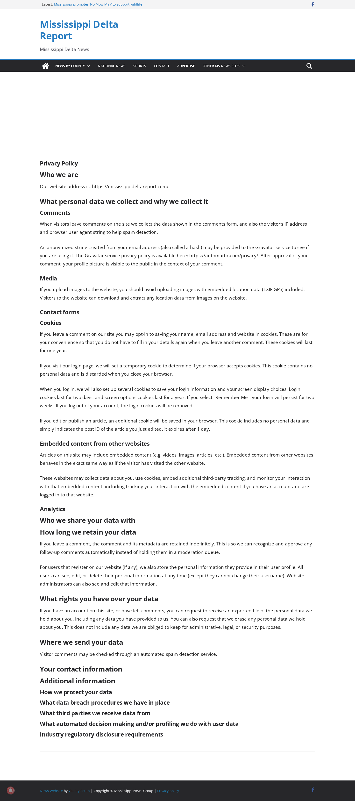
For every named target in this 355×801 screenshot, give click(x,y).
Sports (139, 66)
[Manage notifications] (10, 790)
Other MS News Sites (221, 66)
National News (112, 66)
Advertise (186, 66)
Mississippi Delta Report (79, 29)
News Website (51, 790)
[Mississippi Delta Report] (45, 66)
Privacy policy (168, 790)
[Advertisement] (177, 109)
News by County (70, 66)
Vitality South (79, 790)
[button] (87, 66)
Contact (162, 66)
